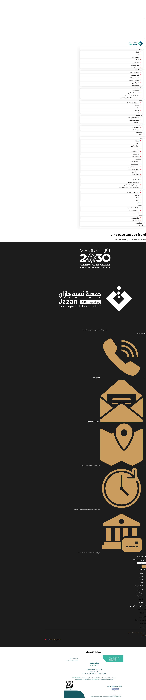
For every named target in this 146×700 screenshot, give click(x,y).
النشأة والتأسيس (135, 57)
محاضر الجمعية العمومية (133, 102)
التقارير (140, 125)
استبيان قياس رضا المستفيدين (131, 95)
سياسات (137, 105)
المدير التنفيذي (135, 62)
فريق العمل (136, 122)
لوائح (138, 108)
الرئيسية (140, 49)
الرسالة (137, 52)
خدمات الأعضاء (138, 87)
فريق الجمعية (139, 115)
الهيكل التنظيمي (135, 67)
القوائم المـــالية (135, 130)
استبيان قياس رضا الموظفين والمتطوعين (129, 98)
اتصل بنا (140, 134)
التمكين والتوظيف (134, 72)
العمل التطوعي (135, 83)
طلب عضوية (136, 90)
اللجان (137, 113)
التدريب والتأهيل (135, 75)
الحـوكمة (140, 100)
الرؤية (137, 55)
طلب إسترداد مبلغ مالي (133, 93)
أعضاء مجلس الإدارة (134, 120)
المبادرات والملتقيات (134, 77)
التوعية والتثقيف (135, 85)
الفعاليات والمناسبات (134, 80)
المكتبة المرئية (139, 132)
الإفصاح (137, 110)
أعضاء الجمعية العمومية (133, 117)
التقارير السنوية (135, 127)
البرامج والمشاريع (138, 70)
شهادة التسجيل (135, 65)
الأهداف (137, 60)
